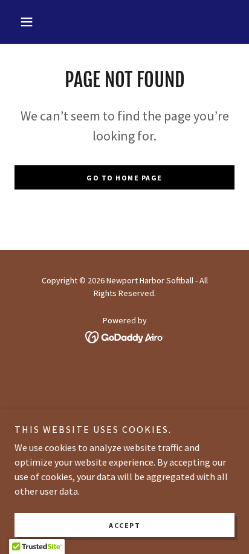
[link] (124, 335)
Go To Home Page (124, 177)
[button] (31, 22)
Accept (124, 525)
